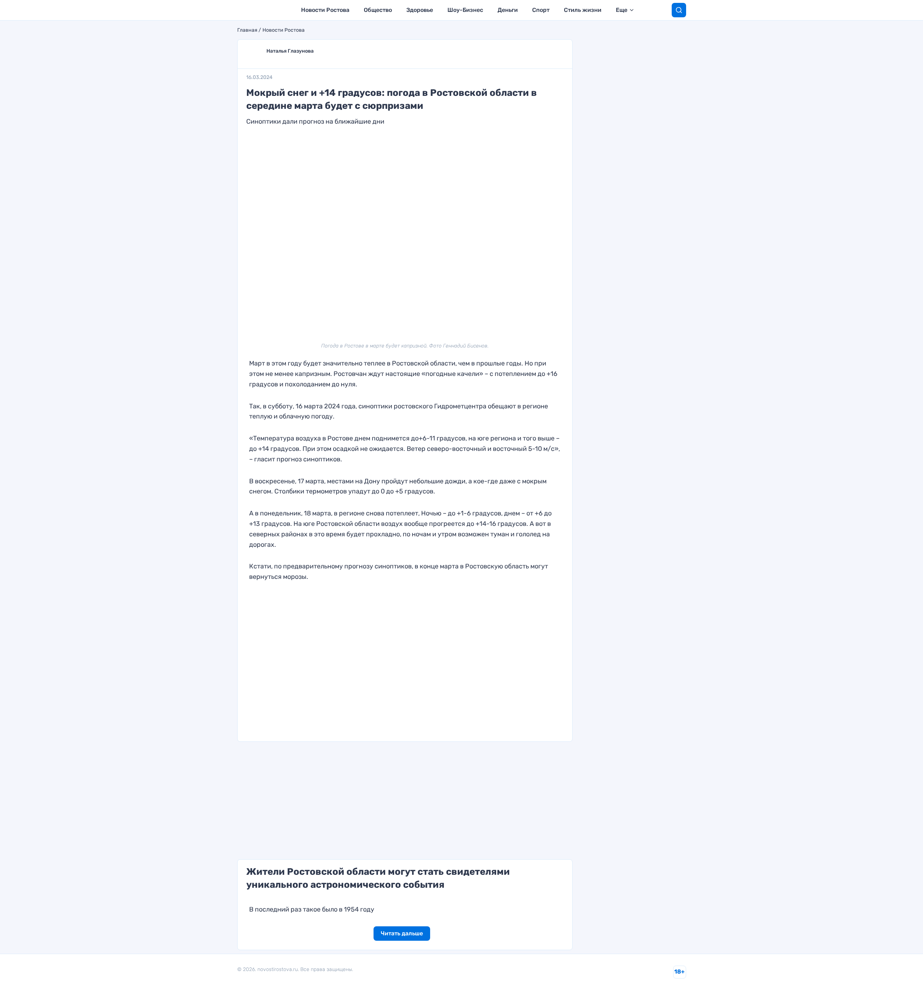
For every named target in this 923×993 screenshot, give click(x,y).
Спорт (540, 9)
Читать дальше (402, 933)
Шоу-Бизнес (465, 9)
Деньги (508, 9)
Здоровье (419, 9)
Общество (378, 9)
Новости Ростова (325, 9)
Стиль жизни (582, 9)
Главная (247, 30)
